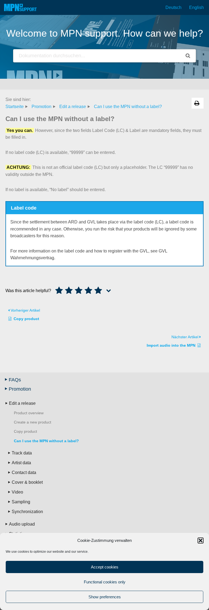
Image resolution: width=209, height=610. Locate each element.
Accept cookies (104, 567)
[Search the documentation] (188, 55)
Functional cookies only (104, 582)
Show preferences (104, 597)
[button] (200, 540)
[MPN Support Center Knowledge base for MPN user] (20, 7)
